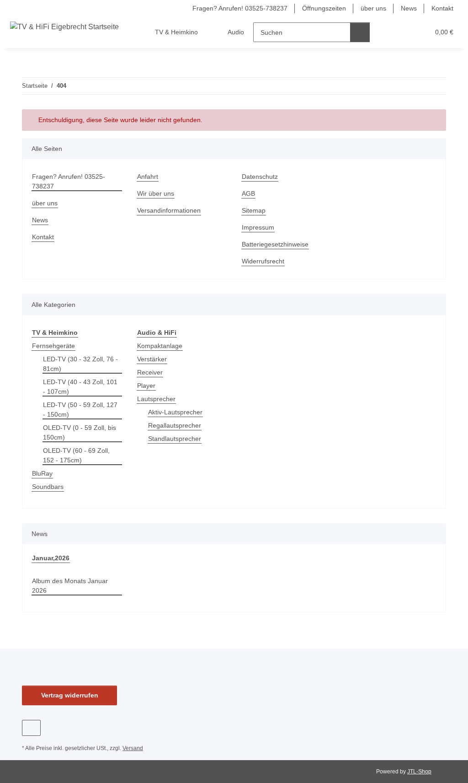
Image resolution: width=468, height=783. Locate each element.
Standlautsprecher (174, 438)
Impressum (258, 227)
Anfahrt (147, 176)
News (409, 8)
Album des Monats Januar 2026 (70, 585)
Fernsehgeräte (53, 345)
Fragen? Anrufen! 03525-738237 (239, 8)
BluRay (42, 473)
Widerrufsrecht (263, 261)
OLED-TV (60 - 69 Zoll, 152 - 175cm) (76, 455)
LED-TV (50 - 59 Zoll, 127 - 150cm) (80, 409)
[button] (387, 32)
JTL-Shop (419, 771)
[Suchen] (360, 32)
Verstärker (152, 359)
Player (146, 385)
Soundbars (48, 486)
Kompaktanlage (159, 345)
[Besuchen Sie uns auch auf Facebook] (31, 728)
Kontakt (442, 8)
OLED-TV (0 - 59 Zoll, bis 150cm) (79, 432)
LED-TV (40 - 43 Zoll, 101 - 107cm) (80, 386)
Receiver (150, 372)
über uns (373, 8)
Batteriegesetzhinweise (275, 244)
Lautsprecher (156, 398)
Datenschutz (260, 176)
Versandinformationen (169, 210)
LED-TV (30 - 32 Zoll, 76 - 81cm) (80, 363)
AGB (248, 193)
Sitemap (254, 210)
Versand (132, 748)
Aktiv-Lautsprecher (175, 412)
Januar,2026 (50, 558)
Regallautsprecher (174, 425)
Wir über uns (155, 193)
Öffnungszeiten (324, 8)
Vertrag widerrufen (69, 695)
